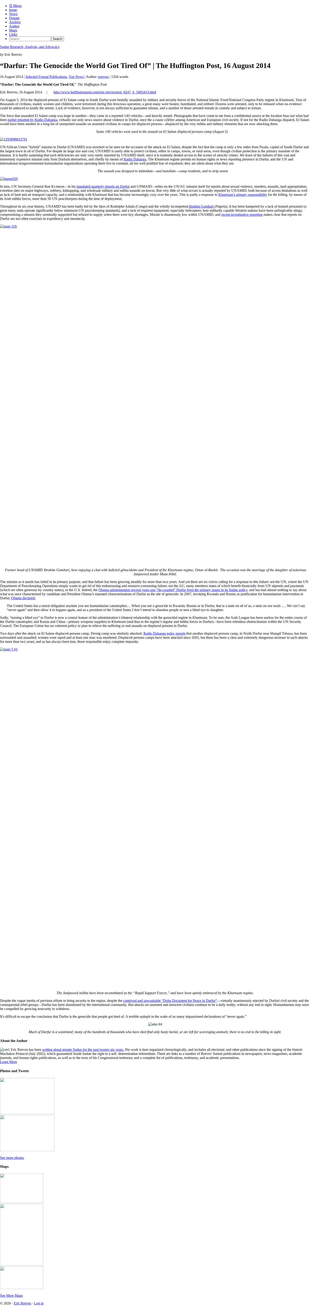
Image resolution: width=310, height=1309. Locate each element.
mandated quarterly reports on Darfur (103, 186)
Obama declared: (23, 598)
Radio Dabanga (135, 159)
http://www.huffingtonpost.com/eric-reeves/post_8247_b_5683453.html (105, 92)
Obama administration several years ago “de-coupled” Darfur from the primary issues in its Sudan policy (172, 590)
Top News (76, 77)
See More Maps (11, 1295)
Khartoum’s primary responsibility (242, 195)
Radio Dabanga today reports (164, 633)
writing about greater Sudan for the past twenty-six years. (83, 1050)
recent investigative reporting (242, 214)
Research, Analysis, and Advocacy (30, 47)
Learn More (8, 1062)
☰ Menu (15, 6)
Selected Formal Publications (46, 77)
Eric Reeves (22, 1303)
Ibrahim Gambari (201, 206)
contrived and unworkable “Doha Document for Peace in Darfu (170, 1001)
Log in (39, 1303)
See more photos (12, 1158)
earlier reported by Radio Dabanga (32, 120)
